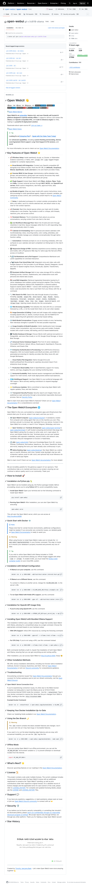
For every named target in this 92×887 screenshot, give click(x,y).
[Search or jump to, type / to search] (69, 3)
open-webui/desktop (34, 450)
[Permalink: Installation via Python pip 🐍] (6, 481)
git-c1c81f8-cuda (10, 73)
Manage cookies (61, 882)
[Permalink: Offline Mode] (6, 744)
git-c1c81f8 (9, 65)
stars (74, 38)
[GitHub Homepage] (7, 882)
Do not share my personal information (76, 882)
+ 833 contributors (74, 67)
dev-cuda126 (22, 80)
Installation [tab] (10, 28)
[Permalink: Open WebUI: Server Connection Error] (6, 684)
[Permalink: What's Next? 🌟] (6, 763)
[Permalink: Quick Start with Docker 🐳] (6, 520)
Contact (54, 882)
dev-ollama (20, 51)
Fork (72, 9)
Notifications (61, 9)
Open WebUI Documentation (49, 148)
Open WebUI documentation (41, 460)
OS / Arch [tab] (19, 28)
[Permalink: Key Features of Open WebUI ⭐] (6, 153)
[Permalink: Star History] (6, 821)
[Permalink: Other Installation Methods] (6, 660)
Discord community (32, 668)
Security (32, 882)
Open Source (42, 3)
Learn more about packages (56, 28)
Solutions (20, 3)
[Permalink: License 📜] (6, 772)
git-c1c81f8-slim (10, 58)
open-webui (10, 9)
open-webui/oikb (22, 442)
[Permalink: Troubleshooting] (6, 672)
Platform (11, 3)
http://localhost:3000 (48, 656)
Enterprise (54, 3)
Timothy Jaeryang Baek (23, 868)
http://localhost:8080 (14, 516)
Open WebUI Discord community (26, 801)
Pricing (63, 3)
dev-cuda (19, 73)
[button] (60, 497)
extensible (23, 115)
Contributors (75, 62)
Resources (31, 3)
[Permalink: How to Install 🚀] (6, 476)
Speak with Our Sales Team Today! (44, 136)
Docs (49, 882)
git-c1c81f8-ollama (11, 51)
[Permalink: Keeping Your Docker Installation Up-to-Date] (6, 710)
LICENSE (16, 790)
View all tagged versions (13, 87)
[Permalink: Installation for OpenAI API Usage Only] (6, 605)
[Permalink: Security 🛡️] (6, 805)
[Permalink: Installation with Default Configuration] (6, 566)
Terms (22, 882)
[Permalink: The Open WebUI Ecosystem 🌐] (6, 407)
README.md (10, 95)
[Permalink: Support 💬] (6, 794)
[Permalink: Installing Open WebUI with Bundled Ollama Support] (6, 619)
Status (37, 882)
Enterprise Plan (24, 136)
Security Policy (27, 397)
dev (15, 65)
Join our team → (36, 125)
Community (43, 882)
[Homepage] (4, 3)
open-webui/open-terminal (51, 428)
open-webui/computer (36, 418)
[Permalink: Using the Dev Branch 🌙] (6, 718)
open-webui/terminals (17, 430)
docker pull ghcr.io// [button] (26, 36)
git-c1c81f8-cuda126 (11, 80)
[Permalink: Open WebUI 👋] (6, 100)
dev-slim (18, 58)
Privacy (27, 882)
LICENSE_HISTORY (19, 788)
